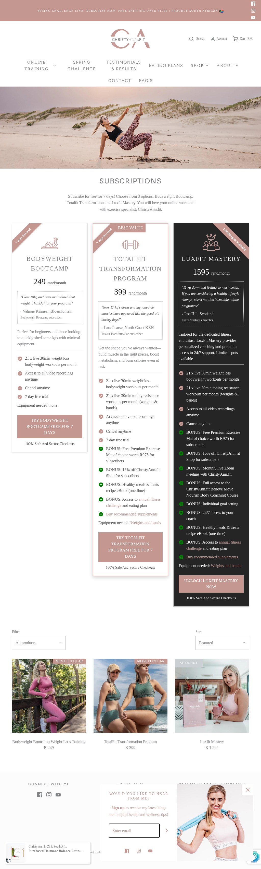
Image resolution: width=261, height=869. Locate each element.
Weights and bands (145, 523)
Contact (119, 80)
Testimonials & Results (124, 65)
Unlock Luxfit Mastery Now (211, 584)
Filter (16, 632)
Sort (198, 632)
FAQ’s (146, 80)
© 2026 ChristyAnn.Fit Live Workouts (35, 852)
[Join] (167, 831)
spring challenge (82, 65)
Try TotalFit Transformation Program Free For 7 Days (130, 547)
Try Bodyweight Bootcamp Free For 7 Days (50, 426)
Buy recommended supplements (132, 514)
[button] (39, 643)
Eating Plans (166, 65)
